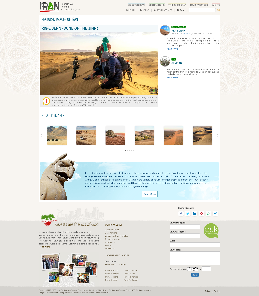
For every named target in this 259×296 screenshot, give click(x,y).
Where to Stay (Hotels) (116, 236)
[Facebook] (181, 213)
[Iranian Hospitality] (69, 224)
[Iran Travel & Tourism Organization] (60, 7)
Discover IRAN (112, 229)
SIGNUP (146, 10)
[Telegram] (215, 213)
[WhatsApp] (208, 213)
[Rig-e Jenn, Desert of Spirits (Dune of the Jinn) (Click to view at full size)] (86, 135)
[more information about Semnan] (165, 61)
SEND (195, 275)
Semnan (186, 33)
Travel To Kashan (131, 280)
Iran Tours (110, 242)
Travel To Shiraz (111, 270)
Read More (150, 194)
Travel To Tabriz (111, 277)
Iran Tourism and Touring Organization (72, 290)
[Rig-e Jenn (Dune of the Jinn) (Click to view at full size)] (57, 135)
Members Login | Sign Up (117, 254)
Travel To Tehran (130, 270)
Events (108, 245)
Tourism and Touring (117, 290)
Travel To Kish (129, 273)
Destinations (111, 232)
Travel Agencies (113, 239)
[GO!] (218, 10)
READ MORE (172, 49)
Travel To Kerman (131, 277)
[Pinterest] (201, 213)
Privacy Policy (212, 291)
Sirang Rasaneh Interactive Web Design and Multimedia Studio (84, 292)
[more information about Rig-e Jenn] (165, 29)
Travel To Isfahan (112, 273)
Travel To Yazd (111, 280)
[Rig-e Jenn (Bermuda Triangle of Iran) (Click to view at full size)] (173, 135)
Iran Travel (103, 290)
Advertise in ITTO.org (115, 264)
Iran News (110, 248)
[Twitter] (188, 213)
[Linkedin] (194, 213)
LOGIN (132, 10)
